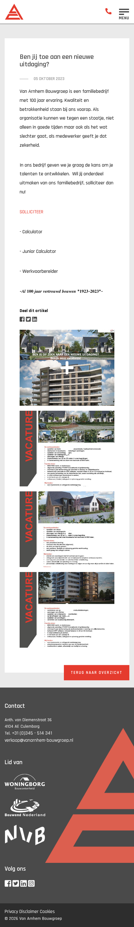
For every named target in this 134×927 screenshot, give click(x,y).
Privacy (11, 912)
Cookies (47, 912)
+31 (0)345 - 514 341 (32, 733)
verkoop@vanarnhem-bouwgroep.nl (39, 740)
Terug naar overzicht (96, 672)
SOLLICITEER (31, 212)
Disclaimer (29, 912)
